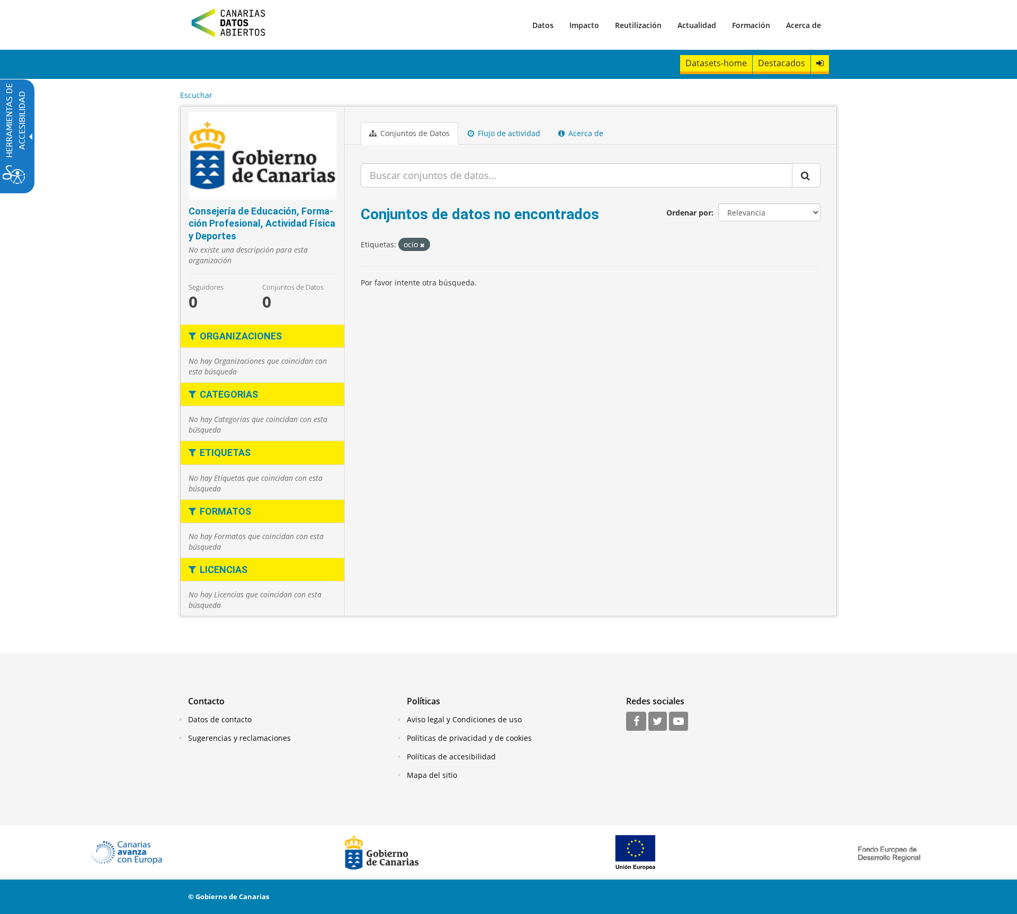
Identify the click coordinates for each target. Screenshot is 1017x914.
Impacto (584, 25)
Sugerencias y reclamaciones (239, 738)
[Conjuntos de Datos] (262, 156)
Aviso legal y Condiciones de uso (464, 719)
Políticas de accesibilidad (451, 756)
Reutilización (638, 25)
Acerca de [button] (584, 133)
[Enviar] (806, 175)
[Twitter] (657, 722)
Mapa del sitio (432, 775)
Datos (543, 25)
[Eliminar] (422, 245)
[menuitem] (542, 24)
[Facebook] (636, 722)
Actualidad (696, 25)
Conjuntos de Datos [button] (414, 133)
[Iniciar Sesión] (820, 63)
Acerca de (803, 25)
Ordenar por (688, 213)
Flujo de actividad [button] (508, 133)
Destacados (781, 63)
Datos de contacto (220, 719)
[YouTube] (678, 722)
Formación (751, 25)
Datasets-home (716, 63)
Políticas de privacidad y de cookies (469, 738)
